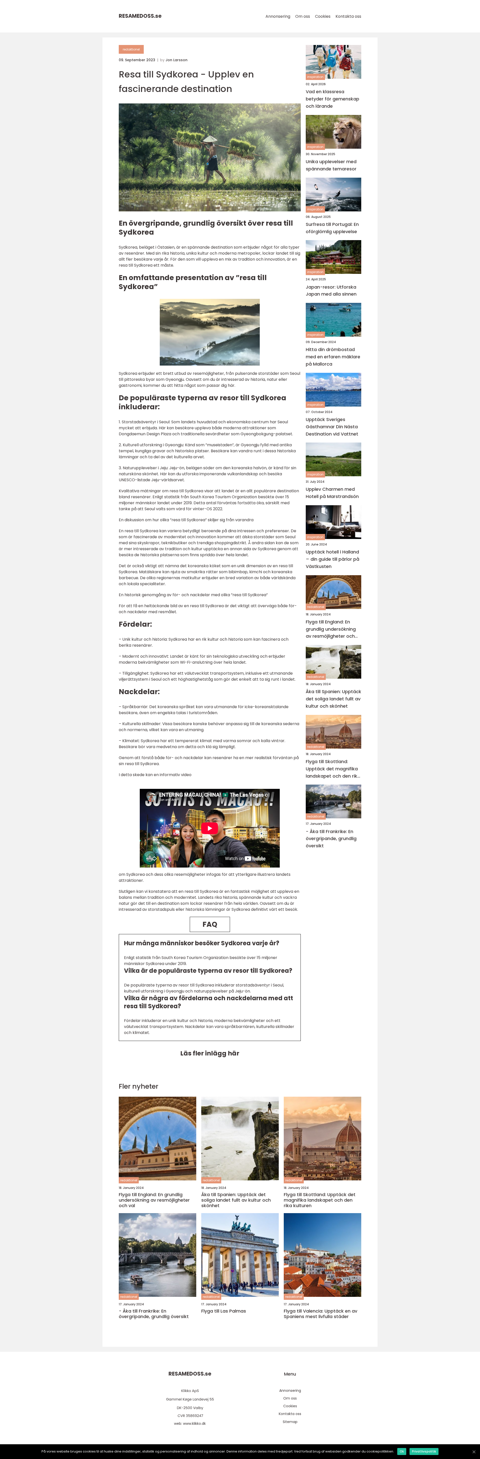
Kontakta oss (348, 16)
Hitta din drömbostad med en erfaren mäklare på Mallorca (333, 356)
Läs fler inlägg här (209, 1053)
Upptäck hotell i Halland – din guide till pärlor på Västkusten (332, 559)
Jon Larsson (177, 60)
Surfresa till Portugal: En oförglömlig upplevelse (332, 228)
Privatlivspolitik (424, 1451)
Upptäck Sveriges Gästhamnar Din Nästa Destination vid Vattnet (332, 426)
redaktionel (131, 49)
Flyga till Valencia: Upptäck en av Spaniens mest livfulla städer (320, 1313)
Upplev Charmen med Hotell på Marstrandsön (332, 492)
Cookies (322, 16)
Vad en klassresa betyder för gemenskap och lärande (332, 98)
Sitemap (290, 1421)
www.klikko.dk (194, 1423)
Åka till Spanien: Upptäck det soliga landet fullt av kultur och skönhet (333, 698)
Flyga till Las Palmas (223, 1311)
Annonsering (278, 16)
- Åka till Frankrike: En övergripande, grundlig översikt (331, 838)
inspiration (315, 77)
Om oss (302, 16)
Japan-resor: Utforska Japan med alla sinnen (331, 290)
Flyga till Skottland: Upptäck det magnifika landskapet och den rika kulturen (333, 769)
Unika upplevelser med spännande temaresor (331, 165)
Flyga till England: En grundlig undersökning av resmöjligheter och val (331, 629)
